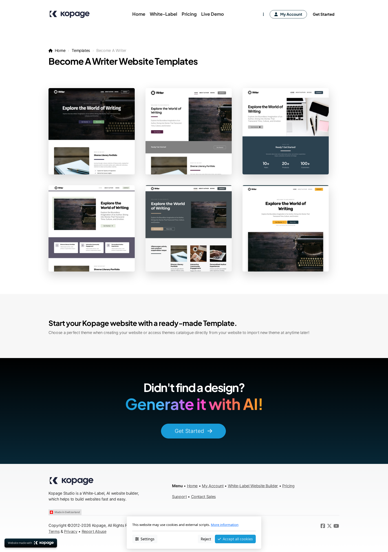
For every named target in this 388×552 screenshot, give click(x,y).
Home (60, 50)
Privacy (70, 531)
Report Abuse (94, 531)
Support (179, 496)
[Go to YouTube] (336, 526)
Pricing (288, 485)
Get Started (189, 431)
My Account (212, 485)
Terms (54, 531)
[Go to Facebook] (322, 526)
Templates (81, 50)
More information (224, 524)
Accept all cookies (238, 538)
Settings (147, 538)
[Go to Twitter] (329, 526)
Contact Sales (203, 496)
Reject (206, 538)
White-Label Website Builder (253, 485)
